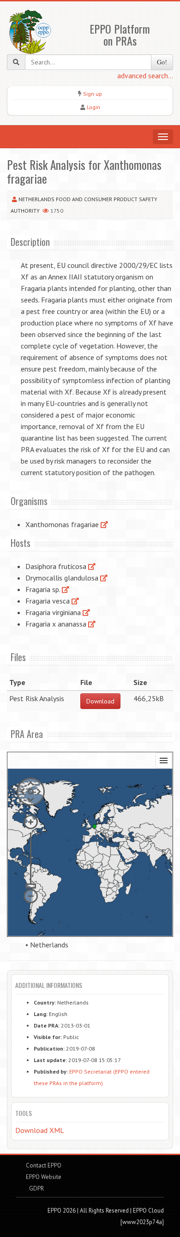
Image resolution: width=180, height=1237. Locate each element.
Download (100, 701)
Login (93, 107)
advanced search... (145, 75)
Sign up (92, 93)
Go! (162, 62)
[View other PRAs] (104, 524)
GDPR (36, 1188)
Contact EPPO (43, 1165)
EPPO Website (43, 1177)
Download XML (39, 1130)
